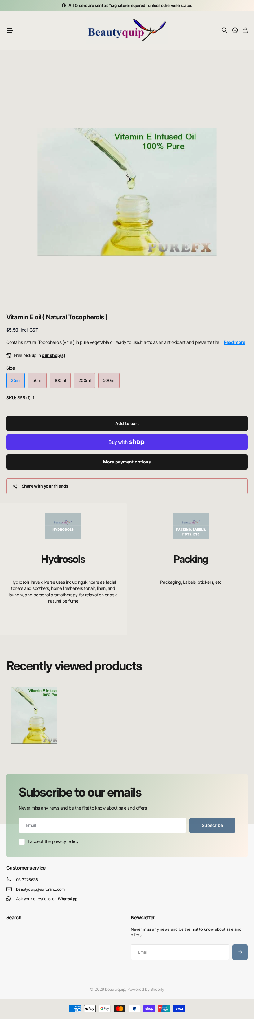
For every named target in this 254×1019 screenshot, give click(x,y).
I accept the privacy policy (53, 841)
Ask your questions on (46, 898)
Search (13, 917)
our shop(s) (53, 355)
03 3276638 (27, 879)
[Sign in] (235, 30)
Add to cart (126, 423)
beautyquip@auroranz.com (40, 889)
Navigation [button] (9, 30)
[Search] (224, 30)
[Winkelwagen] (245, 30)
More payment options (127, 461)
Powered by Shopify (145, 989)
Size (10, 368)
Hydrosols (63, 559)
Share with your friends (45, 486)
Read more (234, 342)
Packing (190, 559)
